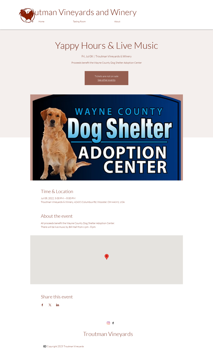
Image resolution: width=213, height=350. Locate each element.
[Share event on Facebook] (42, 305)
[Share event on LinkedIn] (57, 305)
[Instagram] (108, 323)
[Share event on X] (49, 305)
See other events (106, 80)
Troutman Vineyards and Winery (79, 12)
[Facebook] (113, 323)
